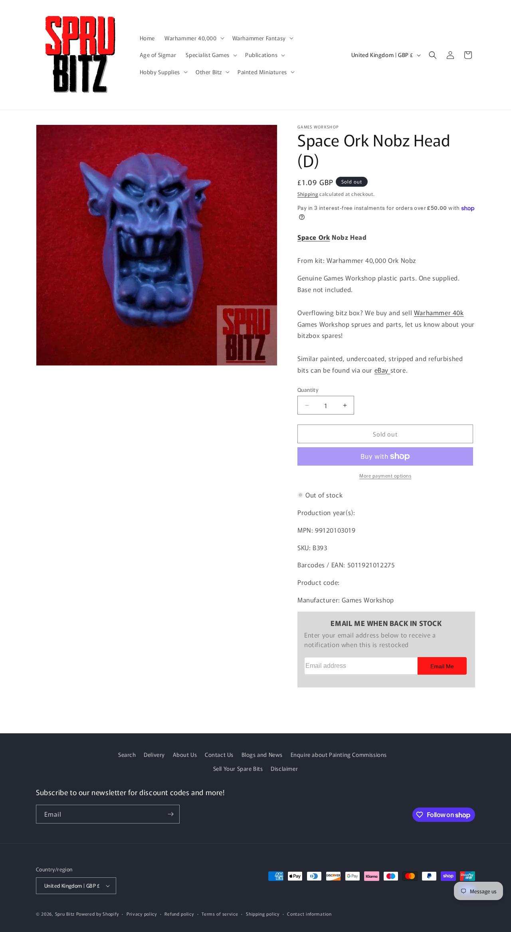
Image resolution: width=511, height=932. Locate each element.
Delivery (154, 754)
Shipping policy (262, 913)
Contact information (309, 913)
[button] (194, 38)
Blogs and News (262, 754)
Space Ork (313, 237)
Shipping (307, 193)
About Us (185, 754)
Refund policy (179, 913)
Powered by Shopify (97, 913)
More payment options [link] (385, 475)
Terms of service (220, 913)
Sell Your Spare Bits (238, 768)
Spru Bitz (65, 913)
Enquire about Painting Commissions (339, 754)
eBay (382, 370)
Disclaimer (284, 768)
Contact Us (219, 754)
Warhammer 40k (439, 312)
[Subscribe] (170, 814)
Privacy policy (142, 913)
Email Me (442, 666)
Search (127, 754)
